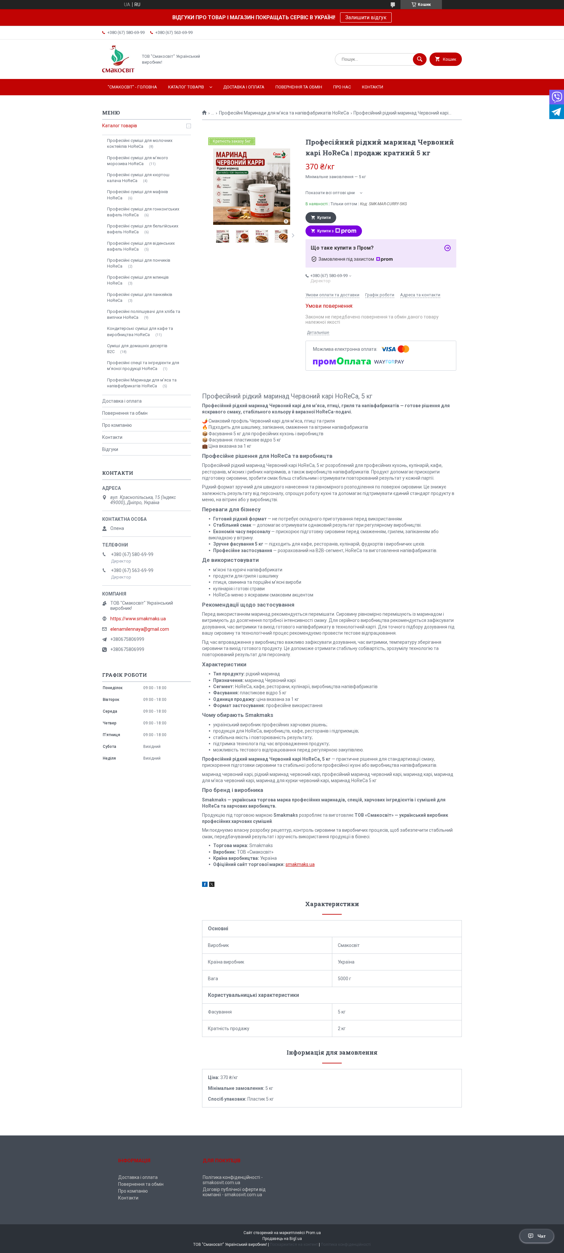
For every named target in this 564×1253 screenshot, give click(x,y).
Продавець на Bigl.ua (282, 1238)
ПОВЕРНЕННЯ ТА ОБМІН (298, 87)
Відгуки (110, 449)
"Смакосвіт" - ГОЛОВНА (132, 87)
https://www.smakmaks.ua (138, 618)
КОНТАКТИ (372, 87)
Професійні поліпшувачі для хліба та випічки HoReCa (143, 314)
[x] (211, 885)
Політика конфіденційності (346, 1244)
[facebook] (205, 885)
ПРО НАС (342, 87)
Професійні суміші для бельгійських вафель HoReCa (142, 229)
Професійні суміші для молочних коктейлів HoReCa (139, 143)
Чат (542, 1236)
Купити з (325, 231)
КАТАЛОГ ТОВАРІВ (186, 87)
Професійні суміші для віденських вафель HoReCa (141, 246)
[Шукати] (420, 59)
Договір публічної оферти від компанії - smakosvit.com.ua (234, 1192)
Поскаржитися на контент (294, 1244)
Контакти (112, 437)
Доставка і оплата (122, 401)
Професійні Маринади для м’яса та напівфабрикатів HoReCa (284, 113)
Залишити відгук (365, 17)
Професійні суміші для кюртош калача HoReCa (138, 177)
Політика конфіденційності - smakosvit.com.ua (233, 1180)
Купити (324, 217)
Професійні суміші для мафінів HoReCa (137, 194)
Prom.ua (313, 1232)
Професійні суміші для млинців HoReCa (138, 280)
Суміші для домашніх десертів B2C (137, 348)
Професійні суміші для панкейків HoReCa (139, 297)
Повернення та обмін (125, 413)
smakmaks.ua (300, 864)
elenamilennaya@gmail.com (139, 629)
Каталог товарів (119, 125)
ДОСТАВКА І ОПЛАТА (243, 87)
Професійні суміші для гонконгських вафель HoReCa (143, 212)
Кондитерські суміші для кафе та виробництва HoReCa (140, 331)
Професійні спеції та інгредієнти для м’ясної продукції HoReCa (143, 365)
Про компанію (117, 425)
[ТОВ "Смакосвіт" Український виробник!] (118, 70)
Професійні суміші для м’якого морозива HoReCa (137, 160)
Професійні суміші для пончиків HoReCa (138, 263)
